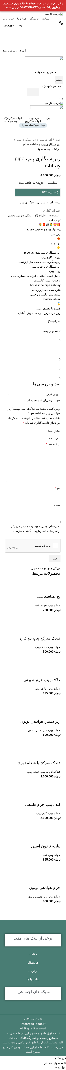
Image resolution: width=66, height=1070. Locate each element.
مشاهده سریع (46, 824)
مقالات (33, 954)
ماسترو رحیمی (49, 1037)
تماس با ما (33, 979)
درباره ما (33, 970)
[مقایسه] (55, 824)
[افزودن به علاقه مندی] (55, 797)
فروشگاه (32, 962)
